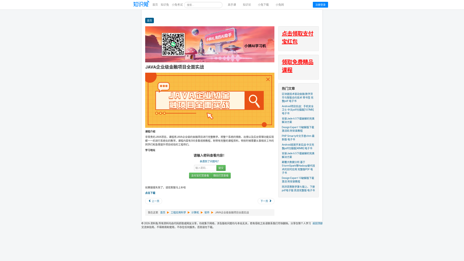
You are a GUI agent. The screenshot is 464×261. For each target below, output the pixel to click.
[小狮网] (209, 44)
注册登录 (320, 4)
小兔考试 (177, 4)
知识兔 (165, 4)
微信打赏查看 (221, 175)
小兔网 (280, 4)
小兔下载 (263, 4)
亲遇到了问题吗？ (210, 161)
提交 (220, 167)
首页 (155, 4)
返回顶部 (317, 223)
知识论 (247, 4)
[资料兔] (141, 5)
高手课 (232, 4)
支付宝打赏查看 (200, 175)
